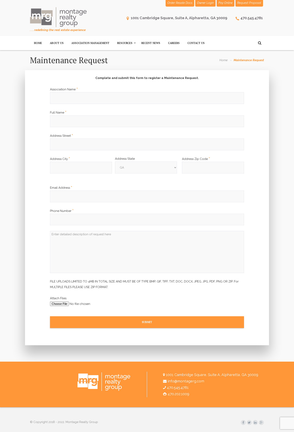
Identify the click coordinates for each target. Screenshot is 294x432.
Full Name (58, 112)
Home (38, 43)
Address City (60, 159)
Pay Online (225, 3)
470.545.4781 (251, 18)
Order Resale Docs (179, 3)
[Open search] (260, 43)
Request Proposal (249, 3)
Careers (174, 43)
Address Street (61, 136)
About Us (57, 43)
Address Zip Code (196, 159)
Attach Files (58, 298)
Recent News (150, 43)
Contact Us (196, 43)
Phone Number (62, 211)
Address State (125, 159)
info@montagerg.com (186, 381)
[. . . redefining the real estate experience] (58, 17)
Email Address (61, 188)
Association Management (90, 43)
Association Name (64, 89)
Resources (124, 43)
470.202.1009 (178, 394)
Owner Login (205, 3)
